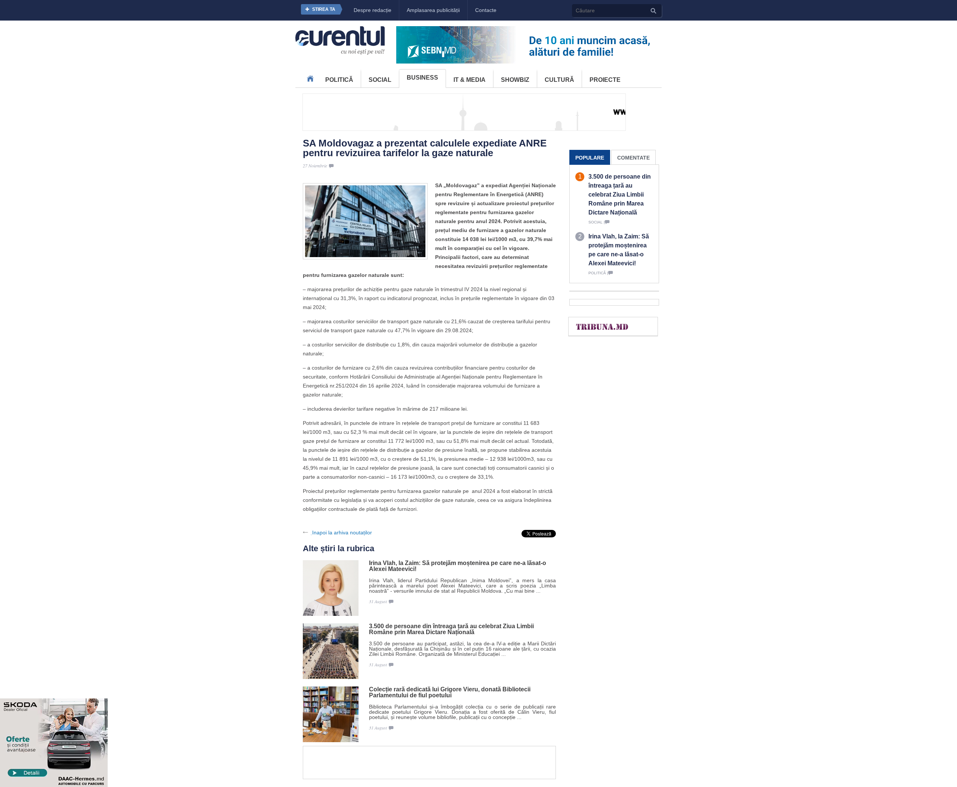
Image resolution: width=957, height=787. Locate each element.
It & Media (469, 80)
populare (589, 158)
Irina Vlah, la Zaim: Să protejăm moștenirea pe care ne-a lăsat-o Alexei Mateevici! (457, 566)
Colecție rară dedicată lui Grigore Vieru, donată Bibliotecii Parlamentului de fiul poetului (449, 692)
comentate (633, 158)
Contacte (485, 10)
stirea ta (323, 9)
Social (380, 80)
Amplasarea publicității (433, 10)
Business (422, 77)
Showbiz (515, 80)
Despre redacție (372, 10)
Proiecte (605, 80)
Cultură (559, 80)
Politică (339, 80)
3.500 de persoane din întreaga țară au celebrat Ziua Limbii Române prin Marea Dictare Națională (451, 629)
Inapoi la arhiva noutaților (342, 532)
